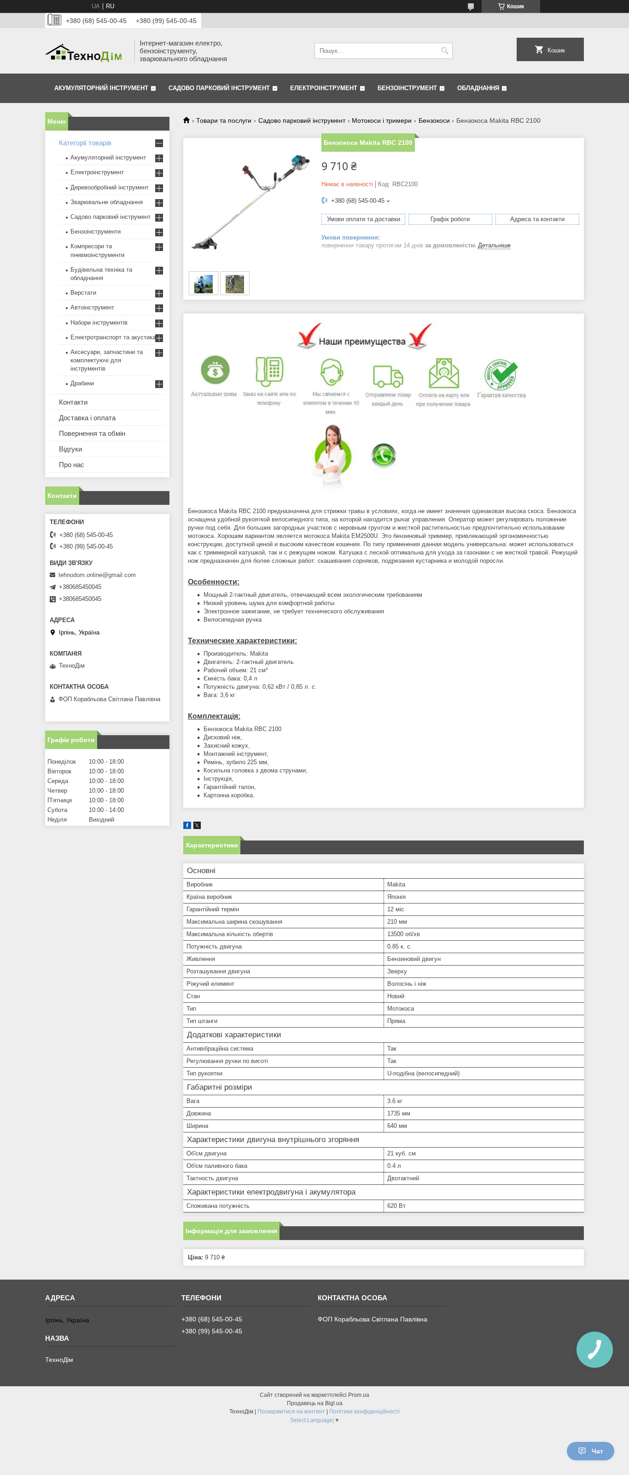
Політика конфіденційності (364, 1411)
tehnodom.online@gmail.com (97, 575)
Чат (597, 1451)
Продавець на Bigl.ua (315, 1403)
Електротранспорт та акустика (113, 337)
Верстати (83, 292)
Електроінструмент (323, 88)
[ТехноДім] (86, 51)
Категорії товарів (85, 143)
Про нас (71, 465)
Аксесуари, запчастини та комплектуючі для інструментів (106, 360)
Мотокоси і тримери (382, 120)
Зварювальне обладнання (106, 202)
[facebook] (187, 826)
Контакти (73, 402)
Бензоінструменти (95, 231)
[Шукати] (445, 51)
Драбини (82, 383)
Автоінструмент (92, 307)
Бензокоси (434, 120)
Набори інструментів (99, 322)
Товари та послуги (223, 120)
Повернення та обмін (92, 433)
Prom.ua (358, 1395)
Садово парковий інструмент (219, 88)
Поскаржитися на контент (291, 1411)
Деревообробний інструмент (109, 187)
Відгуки (70, 449)
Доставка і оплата (87, 418)
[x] (197, 826)
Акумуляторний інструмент (101, 88)
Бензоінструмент (407, 88)
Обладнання (478, 88)
